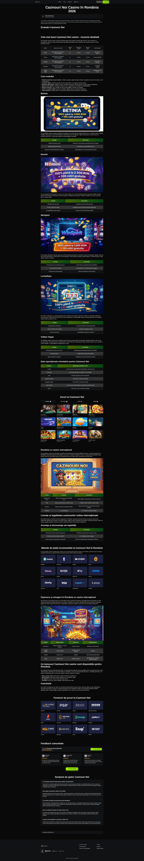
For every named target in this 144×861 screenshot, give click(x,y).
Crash (79, 401)
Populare (47, 401)
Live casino (63, 401)
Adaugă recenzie (96, 749)
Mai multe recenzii (72, 768)
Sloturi (94, 401)
